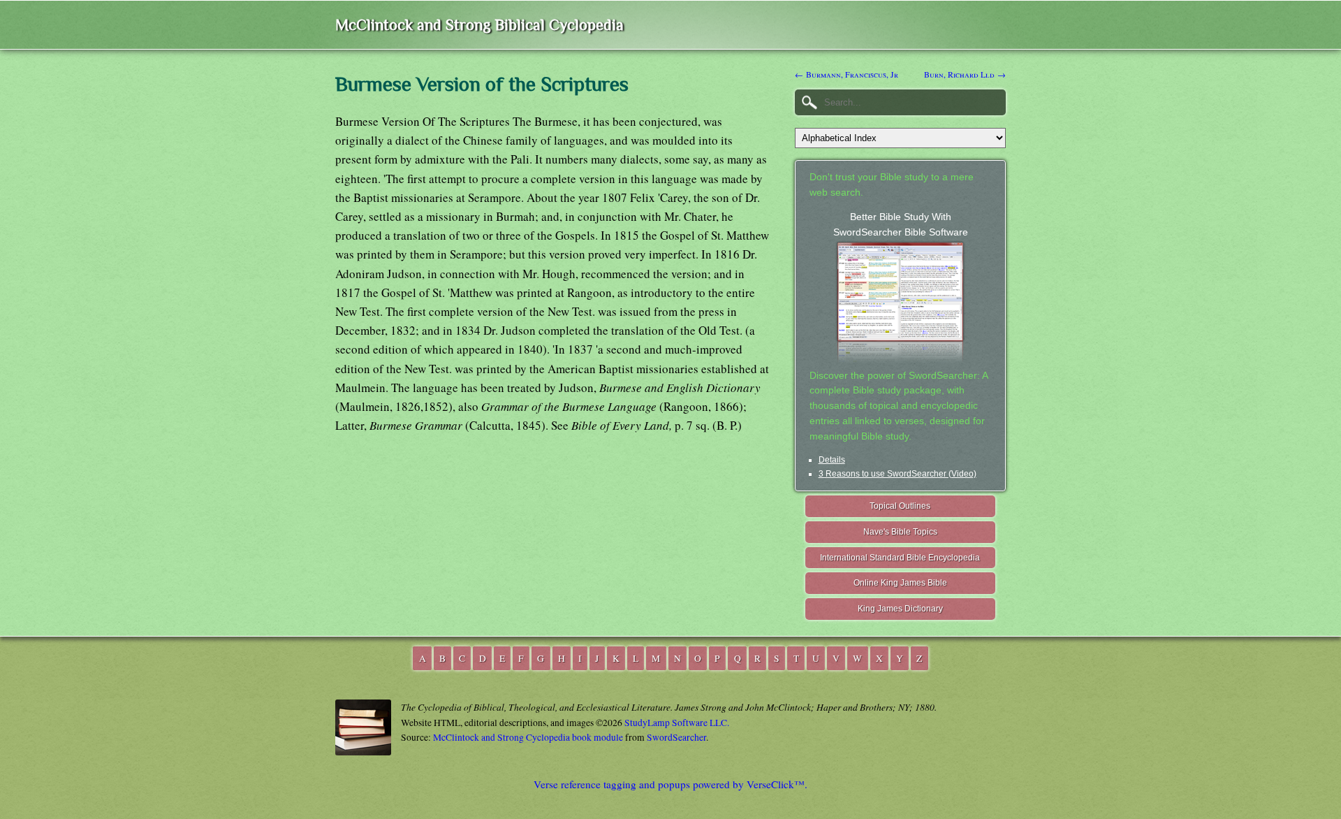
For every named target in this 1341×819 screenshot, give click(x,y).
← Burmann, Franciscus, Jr (846, 74)
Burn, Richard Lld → (965, 74)
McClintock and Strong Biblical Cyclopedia (479, 25)
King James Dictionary (900, 609)
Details (832, 460)
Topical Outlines (900, 506)
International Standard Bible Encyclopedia (900, 558)
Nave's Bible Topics (900, 532)
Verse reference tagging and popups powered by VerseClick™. (670, 784)
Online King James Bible (900, 583)
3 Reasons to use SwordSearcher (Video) (897, 474)
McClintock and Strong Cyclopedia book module (528, 737)
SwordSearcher (676, 737)
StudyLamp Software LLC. (676, 722)
